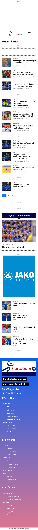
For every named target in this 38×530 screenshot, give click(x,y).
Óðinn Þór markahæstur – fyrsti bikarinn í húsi (23, 127)
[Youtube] (17, 393)
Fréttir (14, 70)
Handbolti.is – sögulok (13, 247)
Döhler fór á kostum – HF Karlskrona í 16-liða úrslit (23, 115)
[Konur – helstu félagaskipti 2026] (6, 305)
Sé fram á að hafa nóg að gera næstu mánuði (23, 144)
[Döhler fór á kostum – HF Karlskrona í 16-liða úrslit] (6, 115)
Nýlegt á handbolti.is (19, 216)
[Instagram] (6, 393)
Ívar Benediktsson (18, 88)
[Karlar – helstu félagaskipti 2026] (6, 328)
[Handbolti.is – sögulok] (19, 231)
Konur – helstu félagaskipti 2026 (24, 305)
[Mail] (9, 393)
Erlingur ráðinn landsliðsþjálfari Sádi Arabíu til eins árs (21, 157)
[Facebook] (3, 393)
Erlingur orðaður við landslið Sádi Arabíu (21, 186)
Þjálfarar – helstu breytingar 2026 (20, 316)
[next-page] (17, 195)
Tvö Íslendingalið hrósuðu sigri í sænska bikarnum (23, 85)
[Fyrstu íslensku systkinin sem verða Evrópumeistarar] (6, 340)
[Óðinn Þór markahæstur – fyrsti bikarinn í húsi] (6, 127)
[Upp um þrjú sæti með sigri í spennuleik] (6, 62)
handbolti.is (16, 65)
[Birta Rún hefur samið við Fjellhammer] (6, 169)
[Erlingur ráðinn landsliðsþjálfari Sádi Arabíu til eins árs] (6, 156)
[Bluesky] (20, 393)
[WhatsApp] (14, 393)
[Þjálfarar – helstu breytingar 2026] (6, 317)
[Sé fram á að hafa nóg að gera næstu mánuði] (6, 144)
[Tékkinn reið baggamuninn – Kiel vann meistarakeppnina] (6, 103)
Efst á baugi (16, 58)
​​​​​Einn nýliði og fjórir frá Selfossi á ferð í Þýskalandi (24, 73)
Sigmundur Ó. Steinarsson (20, 77)
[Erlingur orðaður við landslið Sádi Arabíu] (6, 186)
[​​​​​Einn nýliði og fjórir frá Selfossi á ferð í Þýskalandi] (6, 74)
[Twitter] (12, 393)
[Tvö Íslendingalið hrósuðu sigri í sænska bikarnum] (6, 85)
